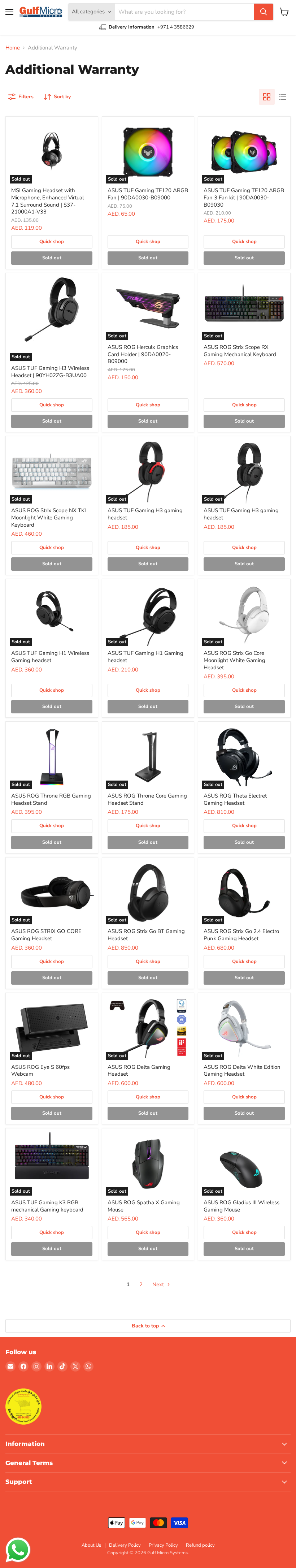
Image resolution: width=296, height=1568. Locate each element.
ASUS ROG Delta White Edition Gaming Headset (242, 1070)
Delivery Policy (125, 1545)
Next (158, 1284)
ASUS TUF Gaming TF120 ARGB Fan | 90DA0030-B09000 (148, 194)
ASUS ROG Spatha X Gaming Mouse (144, 1206)
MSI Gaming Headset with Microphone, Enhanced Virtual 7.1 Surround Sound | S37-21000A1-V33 (47, 201)
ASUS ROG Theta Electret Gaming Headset (235, 799)
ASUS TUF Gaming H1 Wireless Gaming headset (50, 656)
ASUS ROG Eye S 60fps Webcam (40, 1070)
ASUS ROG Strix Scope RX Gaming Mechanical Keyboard (240, 351)
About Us (91, 1545)
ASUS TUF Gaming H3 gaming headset (145, 514)
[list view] (283, 97)
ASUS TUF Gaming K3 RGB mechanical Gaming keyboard (47, 1206)
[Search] (263, 12)
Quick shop (51, 241)
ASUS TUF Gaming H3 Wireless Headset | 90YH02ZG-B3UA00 (50, 371)
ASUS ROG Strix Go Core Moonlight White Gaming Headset (234, 660)
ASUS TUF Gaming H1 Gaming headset (145, 656)
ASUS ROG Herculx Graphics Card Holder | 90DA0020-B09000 (143, 354)
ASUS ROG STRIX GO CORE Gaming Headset (46, 935)
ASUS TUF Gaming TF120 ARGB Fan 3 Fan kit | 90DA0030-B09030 (244, 197)
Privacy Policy (163, 1545)
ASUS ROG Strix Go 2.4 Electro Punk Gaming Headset (241, 935)
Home (12, 48)
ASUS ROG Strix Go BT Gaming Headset (146, 935)
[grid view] (267, 97)
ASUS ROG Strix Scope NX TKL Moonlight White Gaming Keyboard (49, 517)
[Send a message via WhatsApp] (18, 1549)
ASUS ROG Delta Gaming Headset (139, 1070)
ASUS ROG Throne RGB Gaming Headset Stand (51, 799)
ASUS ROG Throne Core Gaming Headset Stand (147, 799)
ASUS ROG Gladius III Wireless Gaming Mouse (241, 1206)
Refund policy (200, 1545)
